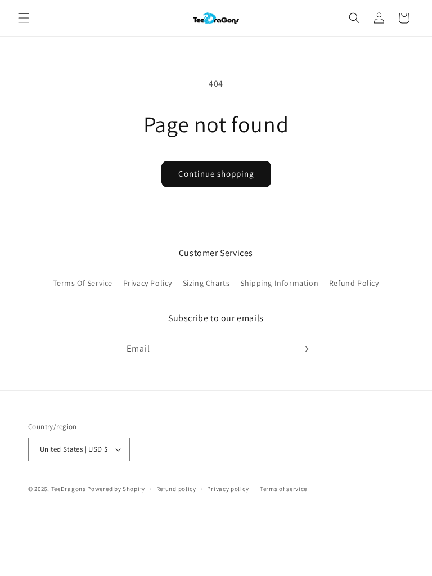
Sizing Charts (206, 283)
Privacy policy (228, 489)
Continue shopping (216, 173)
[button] (23, 18)
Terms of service (283, 489)
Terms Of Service (82, 283)
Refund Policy (354, 283)
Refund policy (176, 489)
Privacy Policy (147, 283)
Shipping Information (279, 283)
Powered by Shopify (116, 489)
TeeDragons (68, 489)
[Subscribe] (304, 349)
